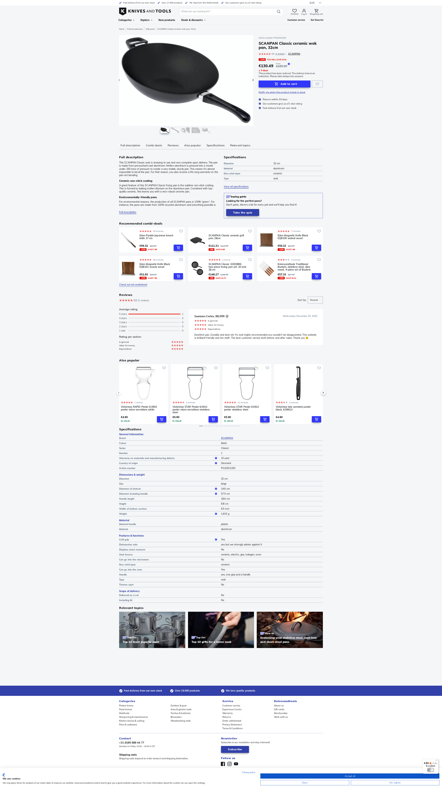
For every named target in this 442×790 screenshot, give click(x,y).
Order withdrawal (231, 720)
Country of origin (128, 463)
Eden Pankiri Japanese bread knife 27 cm (156, 237)
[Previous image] (119, 80)
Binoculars (176, 717)
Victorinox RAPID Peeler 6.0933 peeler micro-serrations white (139, 408)
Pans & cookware (135, 29)
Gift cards (279, 709)
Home (121, 29)
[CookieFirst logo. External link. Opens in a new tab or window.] (4, 775)
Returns (226, 717)
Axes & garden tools (181, 709)
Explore (145, 20)
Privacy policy (248, 772)
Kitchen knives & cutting (131, 720)
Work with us (281, 717)
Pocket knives (126, 705)
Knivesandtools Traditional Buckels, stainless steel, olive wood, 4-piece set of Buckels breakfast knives (294, 267)
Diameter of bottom (130, 488)
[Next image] (253, 80)
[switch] (430, 770)
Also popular (192, 145)
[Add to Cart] (178, 248)
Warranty (227, 713)
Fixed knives (125, 709)
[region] (186, 85)
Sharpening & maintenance (133, 717)
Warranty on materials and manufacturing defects (147, 458)
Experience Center (232, 709)
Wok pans (150, 29)
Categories (125, 20)
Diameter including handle (133, 493)
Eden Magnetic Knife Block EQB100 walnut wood (293, 237)
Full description (130, 145)
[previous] (124, 393)
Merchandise (280, 713)
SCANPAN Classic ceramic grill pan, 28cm (226, 237)
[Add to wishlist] (317, 84)
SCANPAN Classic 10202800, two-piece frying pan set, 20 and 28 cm (227, 267)
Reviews (173, 145)
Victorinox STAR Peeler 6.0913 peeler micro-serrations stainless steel (191, 409)
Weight (123, 513)
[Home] (145, 11)
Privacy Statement (232, 724)
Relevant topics (240, 145)
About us (279, 705)
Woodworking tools (181, 720)
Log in (304, 14)
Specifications (215, 145)
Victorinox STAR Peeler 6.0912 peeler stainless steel (241, 408)
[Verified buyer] (227, 316)
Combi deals (154, 145)
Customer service (231, 705)
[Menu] (436, 761)
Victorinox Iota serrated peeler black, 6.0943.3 (293, 408)
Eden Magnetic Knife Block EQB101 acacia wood (155, 265)
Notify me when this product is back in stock (282, 92)
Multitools (124, 713)
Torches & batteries (181, 713)
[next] (317, 393)
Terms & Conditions (232, 728)
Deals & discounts (192, 20)
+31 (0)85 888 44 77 (131, 742)
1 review (280, 54)
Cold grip (124, 539)
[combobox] (315, 300)
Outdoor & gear (179, 705)
